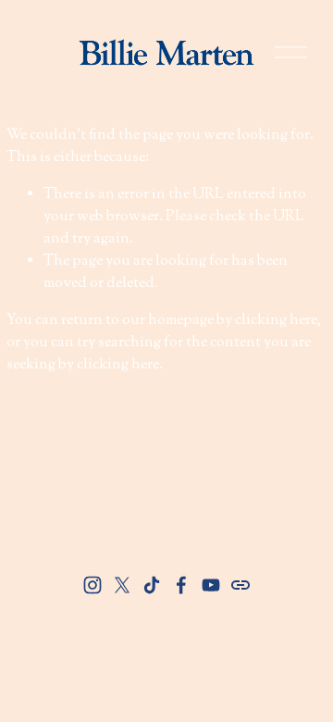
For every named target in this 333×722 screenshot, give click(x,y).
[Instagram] (92, 585)
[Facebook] (181, 585)
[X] (122, 585)
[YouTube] (211, 585)
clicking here (276, 320)
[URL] (240, 585)
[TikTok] (151, 585)
